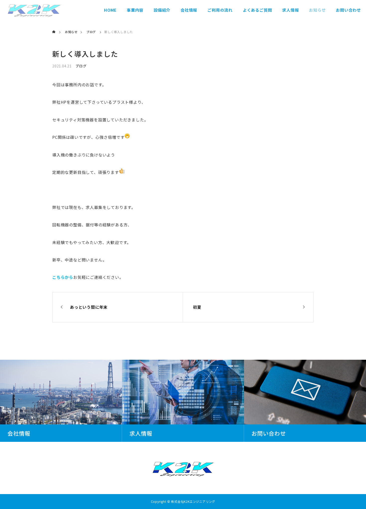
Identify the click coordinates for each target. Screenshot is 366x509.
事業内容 (135, 10)
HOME (110, 10)
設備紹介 (162, 10)
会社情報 (189, 10)
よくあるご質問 (257, 10)
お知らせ (317, 10)
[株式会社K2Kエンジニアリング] (34, 10)
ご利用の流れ (220, 10)
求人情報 (290, 10)
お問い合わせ (348, 10)
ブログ (80, 65)
